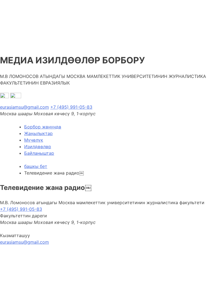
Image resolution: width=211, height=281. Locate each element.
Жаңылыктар (38, 133)
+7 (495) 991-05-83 (71, 107)
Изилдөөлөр (37, 146)
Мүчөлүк (33, 140)
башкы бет (35, 166)
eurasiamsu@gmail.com (24, 107)
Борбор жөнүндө (42, 127)
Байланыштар (39, 153)
